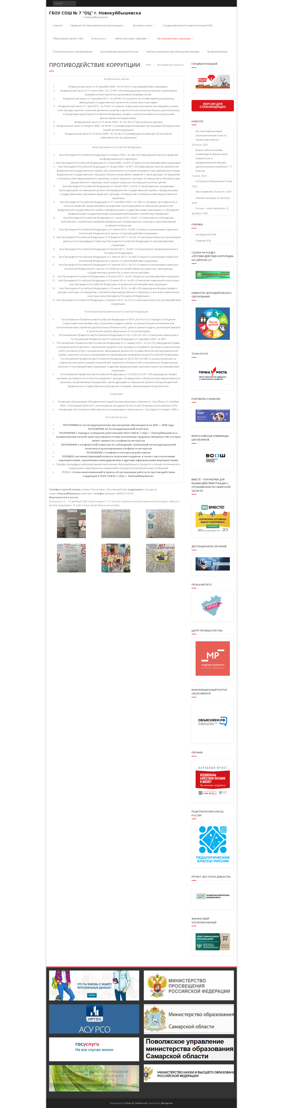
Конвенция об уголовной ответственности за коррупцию (92, 409)
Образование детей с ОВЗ (68, 38)
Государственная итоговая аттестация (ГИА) (188, 25)
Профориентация (217, 51)
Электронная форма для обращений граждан (172, 51)
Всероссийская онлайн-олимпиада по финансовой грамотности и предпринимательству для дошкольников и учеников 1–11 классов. (214, 160)
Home (148, 64)
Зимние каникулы (206, 198)
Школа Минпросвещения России (119, 51)
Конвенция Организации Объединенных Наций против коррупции (97, 401)
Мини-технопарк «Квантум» (131, 38)
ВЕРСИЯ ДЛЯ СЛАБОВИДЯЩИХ (213, 105)
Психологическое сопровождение (72, 51)
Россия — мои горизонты (210, 208)
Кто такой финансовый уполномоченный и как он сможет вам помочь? (211, 135)
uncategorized (203, 234)
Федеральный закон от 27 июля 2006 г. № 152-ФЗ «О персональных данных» (118, 122)
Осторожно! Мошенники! (210, 181)
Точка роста (98, 38)
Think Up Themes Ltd (136, 1103)
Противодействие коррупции (174, 38)
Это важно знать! (142, 25)
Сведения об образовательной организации (96, 25)
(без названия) (204, 191)
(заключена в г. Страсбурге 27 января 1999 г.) (153, 409)
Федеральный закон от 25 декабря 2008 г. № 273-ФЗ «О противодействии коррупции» (118, 86)
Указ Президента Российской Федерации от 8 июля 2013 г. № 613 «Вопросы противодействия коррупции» (118, 276)
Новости (58, 25)
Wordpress (166, 1103)
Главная (200, 240)
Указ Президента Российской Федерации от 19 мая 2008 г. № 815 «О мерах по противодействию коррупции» (118, 162)
